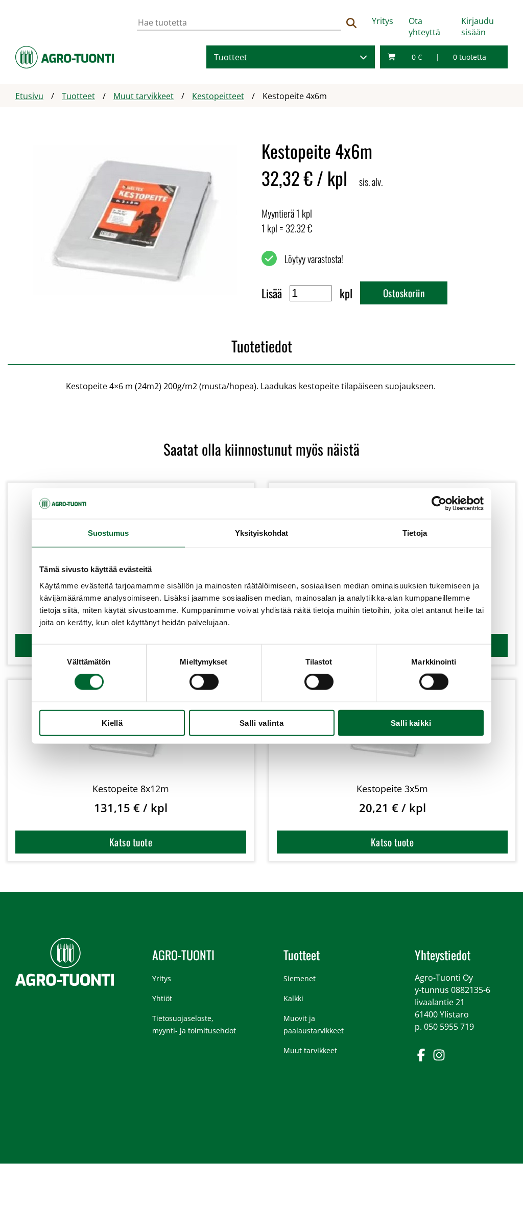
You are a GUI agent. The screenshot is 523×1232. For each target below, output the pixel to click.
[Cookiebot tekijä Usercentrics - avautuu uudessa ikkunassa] (439, 503)
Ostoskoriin (403, 293)
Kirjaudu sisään (477, 26)
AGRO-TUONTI (183, 954)
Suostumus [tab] (108, 533)
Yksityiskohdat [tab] (261, 533)
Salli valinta (261, 722)
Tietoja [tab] (414, 533)
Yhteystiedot (442, 954)
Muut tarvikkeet (310, 1050)
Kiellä (112, 722)
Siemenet (299, 978)
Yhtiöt (162, 998)
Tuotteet (230, 57)
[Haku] (351, 23)
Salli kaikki (411, 722)
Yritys (382, 21)
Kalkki (293, 998)
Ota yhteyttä (424, 26)
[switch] (204, 682)
